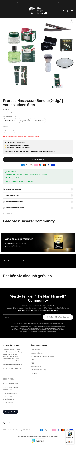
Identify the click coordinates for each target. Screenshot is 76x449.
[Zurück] (17, 2)
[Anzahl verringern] (5, 130)
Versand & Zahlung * (37, 353)
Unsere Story (35, 350)
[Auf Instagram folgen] (4, 423)
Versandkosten (17, 112)
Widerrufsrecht (36, 366)
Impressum (34, 373)
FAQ (32, 360)
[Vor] (58, 2)
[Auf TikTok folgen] (9, 423)
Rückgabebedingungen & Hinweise (42, 356)
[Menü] (73, 431)
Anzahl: (5, 126)
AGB (32, 363)
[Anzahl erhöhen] (13, 130)
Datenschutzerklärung (38, 370)
